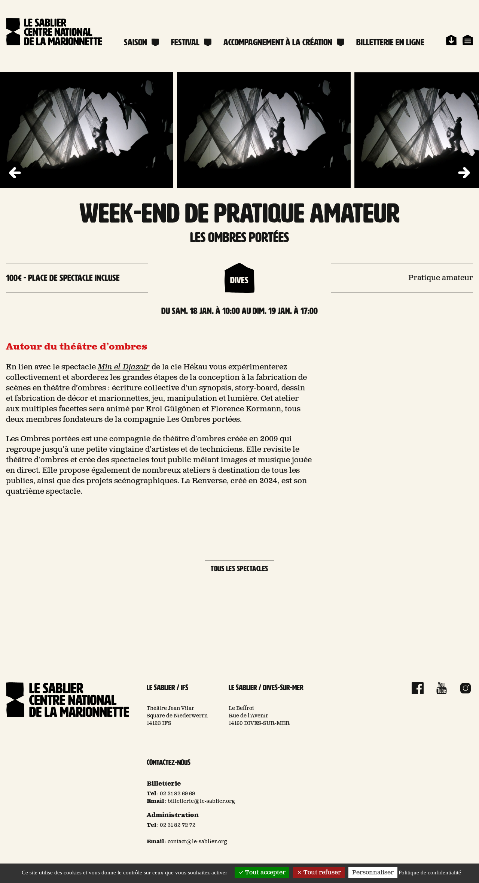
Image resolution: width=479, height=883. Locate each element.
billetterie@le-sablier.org (201, 801)
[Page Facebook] (418, 688)
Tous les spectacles (239, 569)
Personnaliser (373, 873)
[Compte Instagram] (466, 688)
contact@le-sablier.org (197, 841)
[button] (464, 173)
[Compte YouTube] (442, 688)
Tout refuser (321, 873)
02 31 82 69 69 (177, 793)
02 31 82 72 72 (178, 825)
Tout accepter (265, 873)
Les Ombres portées (239, 237)
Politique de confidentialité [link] (430, 873)
